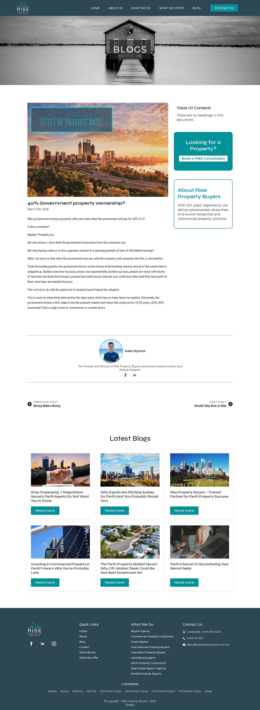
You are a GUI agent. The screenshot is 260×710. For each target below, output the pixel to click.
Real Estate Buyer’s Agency (148, 668)
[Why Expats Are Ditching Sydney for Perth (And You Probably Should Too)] (129, 469)
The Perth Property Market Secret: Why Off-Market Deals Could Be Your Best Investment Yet (129, 568)
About (83, 636)
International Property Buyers (150, 647)
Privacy (130, 704)
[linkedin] (134, 375)
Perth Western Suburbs (190, 691)
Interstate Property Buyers (148, 652)
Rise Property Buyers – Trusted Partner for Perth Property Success (199, 494)
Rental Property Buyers (146, 673)
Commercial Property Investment (152, 636)
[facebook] (125, 375)
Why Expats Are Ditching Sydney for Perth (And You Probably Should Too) (129, 496)
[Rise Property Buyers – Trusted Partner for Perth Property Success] (199, 470)
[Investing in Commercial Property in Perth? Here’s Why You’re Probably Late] (60, 542)
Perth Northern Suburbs (136, 691)
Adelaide (52, 691)
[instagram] (54, 644)
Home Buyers (139, 642)
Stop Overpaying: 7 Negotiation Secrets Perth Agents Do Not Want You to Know (60, 496)
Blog (197, 8)
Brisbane (64, 691)
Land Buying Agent (143, 658)
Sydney (208, 691)
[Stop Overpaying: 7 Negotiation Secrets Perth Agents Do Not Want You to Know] (60, 469)
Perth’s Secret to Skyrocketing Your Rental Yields (199, 566)
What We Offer (171, 8)
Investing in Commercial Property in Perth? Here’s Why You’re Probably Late (60, 568)
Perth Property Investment (148, 663)
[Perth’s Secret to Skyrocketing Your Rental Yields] (199, 542)
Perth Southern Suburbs (163, 691)
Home (95, 8)
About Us (115, 8)
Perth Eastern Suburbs (111, 691)
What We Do (141, 8)
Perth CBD (91, 691)
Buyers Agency (140, 631)
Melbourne (78, 691)
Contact (84, 647)
